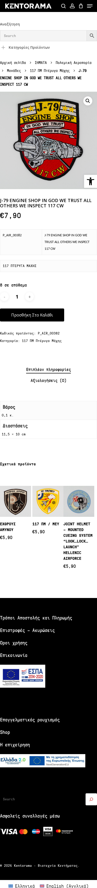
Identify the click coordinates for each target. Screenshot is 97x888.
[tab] (48, 369)
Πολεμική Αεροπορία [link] (74, 63)
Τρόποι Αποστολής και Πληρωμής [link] (36, 617)
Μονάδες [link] (14, 71)
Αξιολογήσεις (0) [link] (48, 380)
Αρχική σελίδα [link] (13, 63)
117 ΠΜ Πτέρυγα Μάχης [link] (50, 71)
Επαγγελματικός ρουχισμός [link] (30, 719)
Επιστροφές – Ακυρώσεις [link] (27, 630)
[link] (90, 181)
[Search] (91, 799)
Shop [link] (5, 732)
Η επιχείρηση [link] (15, 744)
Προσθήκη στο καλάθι (32, 315)
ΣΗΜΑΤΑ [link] (41, 63)
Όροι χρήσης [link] (13, 642)
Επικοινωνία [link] (13, 655)
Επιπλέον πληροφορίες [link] (48, 369)
